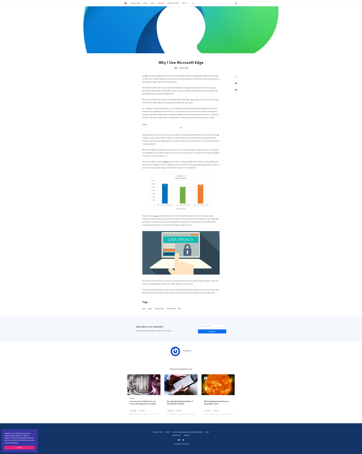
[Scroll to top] (236, 76)
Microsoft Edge (171, 308)
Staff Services (176, 435)
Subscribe (212, 331)
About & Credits (173, 3)
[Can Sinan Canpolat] (205, 378)
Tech (152, 3)
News (145, 3)
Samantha (187, 350)
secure (156, 216)
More (184, 3)
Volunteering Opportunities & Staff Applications (188, 432)
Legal (207, 432)
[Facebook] (236, 89)
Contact (167, 432)
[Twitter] (236, 83)
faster (165, 161)
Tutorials (161, 3)
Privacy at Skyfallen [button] (11, 443)
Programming (135, 3)
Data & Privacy (157, 432)
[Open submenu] (193, 3)
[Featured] (157, 378)
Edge (175, 68)
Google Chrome (159, 308)
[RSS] (183, 440)
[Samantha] (175, 351)
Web (179, 308)
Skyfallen (187, 435)
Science (132, 398)
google (150, 308)
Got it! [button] (20, 447)
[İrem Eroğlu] (131, 378)
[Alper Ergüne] (168, 378)
